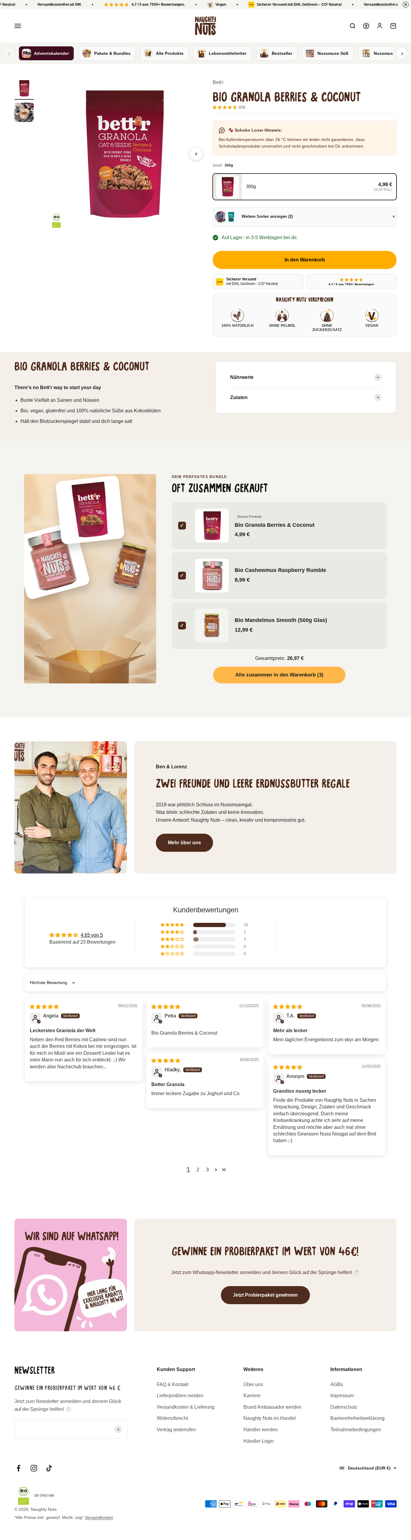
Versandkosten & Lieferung (186, 1407)
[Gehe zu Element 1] (24, 89)
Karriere (252, 1395)
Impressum (342, 1395)
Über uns (253, 1384)
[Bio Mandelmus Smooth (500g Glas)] (130, 565)
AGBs (336, 1384)
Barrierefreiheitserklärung (357, 1418)
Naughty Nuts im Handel (269, 1418)
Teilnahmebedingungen (355, 1429)
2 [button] (197, 1169)
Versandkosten (99, 1517)
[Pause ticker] (406, 5)
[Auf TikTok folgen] (49, 1468)
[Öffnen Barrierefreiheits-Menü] (366, 26)
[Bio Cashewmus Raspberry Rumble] (51, 560)
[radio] (305, 186)
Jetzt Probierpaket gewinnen (265, 1295)
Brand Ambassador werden (272, 1407)
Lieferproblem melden (180, 1395)
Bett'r (218, 82)
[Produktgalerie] (123, 154)
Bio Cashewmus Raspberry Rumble (280, 570)
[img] (44, 1006)
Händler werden (260, 1429)
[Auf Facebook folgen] (18, 1468)
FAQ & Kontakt (172, 1384)
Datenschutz (343, 1407)
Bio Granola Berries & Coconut (274, 524)
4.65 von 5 (92, 935)
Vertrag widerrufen (176, 1429)
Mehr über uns (184, 842)
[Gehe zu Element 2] (24, 113)
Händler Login (258, 1441)
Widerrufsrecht (172, 1418)
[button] (173, 925)
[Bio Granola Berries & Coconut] (90, 510)
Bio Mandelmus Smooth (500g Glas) (281, 620)
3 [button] (207, 1169)
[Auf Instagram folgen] (34, 1468)
